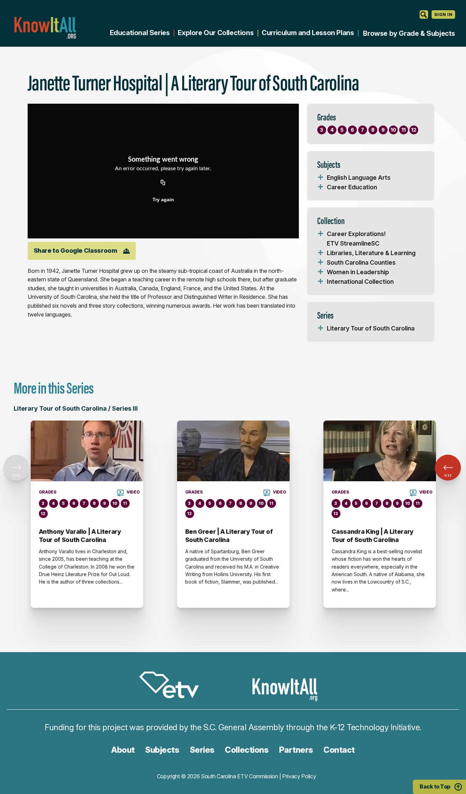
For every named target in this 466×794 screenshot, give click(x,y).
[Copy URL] (163, 183)
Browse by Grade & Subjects (409, 33)
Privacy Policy (299, 776)
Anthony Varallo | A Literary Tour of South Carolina (80, 535)
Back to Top (435, 786)
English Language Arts (359, 177)
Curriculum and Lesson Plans (308, 33)
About (123, 750)
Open (320, 177)
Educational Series (140, 33)
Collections (246, 750)
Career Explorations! (356, 233)
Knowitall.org (45, 28)
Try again (163, 199)
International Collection (360, 281)
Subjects (162, 750)
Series (202, 750)
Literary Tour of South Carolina (370, 328)
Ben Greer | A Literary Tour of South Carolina (229, 535)
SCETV (172, 686)
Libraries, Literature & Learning (371, 252)
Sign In (443, 14)
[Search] (424, 14)
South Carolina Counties (361, 262)
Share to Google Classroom (75, 250)
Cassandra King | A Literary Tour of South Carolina (372, 535)
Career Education (352, 187)
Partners (296, 750)
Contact (339, 750)
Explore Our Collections (215, 33)
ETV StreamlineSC (353, 243)
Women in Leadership (358, 272)
